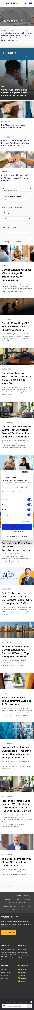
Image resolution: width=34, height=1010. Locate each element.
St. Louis (20, 909)
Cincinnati (7, 899)
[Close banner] (31, 471)
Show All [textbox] (7, 200)
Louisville (8, 906)
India (15, 903)
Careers (3, 969)
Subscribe (8, 932)
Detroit (8, 903)
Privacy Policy (25, 487)
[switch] (29, 504)
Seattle (13, 909)
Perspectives (22, 952)
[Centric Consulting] (9, 3)
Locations (4, 975)
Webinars (21, 958)
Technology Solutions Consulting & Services (8, 953)
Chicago (26, 896)
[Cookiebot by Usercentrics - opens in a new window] (21, 472)
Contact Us (5, 978)
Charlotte (16, 896)
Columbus (27, 899)
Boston (8, 896)
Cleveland (17, 899)
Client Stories (22, 949)
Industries (4, 960)
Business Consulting (7, 949)
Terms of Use (23, 1002)
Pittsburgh (25, 906)
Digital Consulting (7, 957)
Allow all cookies (17, 526)
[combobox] (17, 200)
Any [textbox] (6, 218)
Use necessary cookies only (17, 537)
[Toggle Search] (26, 3)
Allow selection (17, 531)
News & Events (6, 972)
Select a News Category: (12, 198)
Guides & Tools (23, 955)
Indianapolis (24, 903)
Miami (16, 906)
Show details (25, 521)
